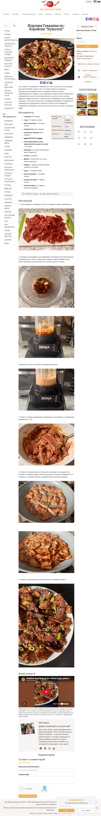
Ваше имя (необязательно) (29, 767)
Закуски (85, 14)
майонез (8, 189)
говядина (8, 137)
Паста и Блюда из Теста (8, 93)
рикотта (8, 199)
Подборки (9, 108)
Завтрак (48, 14)
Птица (7, 31)
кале (6, 153)
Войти (89, 2)
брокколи (8, 134)
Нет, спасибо (86, 810)
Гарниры (76, 14)
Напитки (58, 14)
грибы (7, 146)
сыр (6, 221)
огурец (7, 192)
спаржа (7, 212)
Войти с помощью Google (89, 64)
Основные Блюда (28, 14)
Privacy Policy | (48, 813)
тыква (7, 230)
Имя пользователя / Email (86, 30)
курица (7, 185)
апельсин (8, 124)
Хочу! (66, 810)
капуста (7, 157)
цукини (7, 240)
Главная (6, 14)
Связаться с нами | (36, 813)
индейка (8, 150)
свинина (8, 202)
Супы (40, 14)
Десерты (15, 14)
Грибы (7, 73)
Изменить (69, 123)
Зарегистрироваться (84, 58)
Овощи (7, 34)
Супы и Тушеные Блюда (8, 52)
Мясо (6, 70)
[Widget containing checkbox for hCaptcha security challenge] (33, 788)
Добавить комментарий (28, 796)
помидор (8, 195)
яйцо (6, 243)
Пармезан (8, 121)
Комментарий (24, 774)
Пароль (79, 38)
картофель (9, 160)
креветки (8, 164)
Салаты (67, 14)
